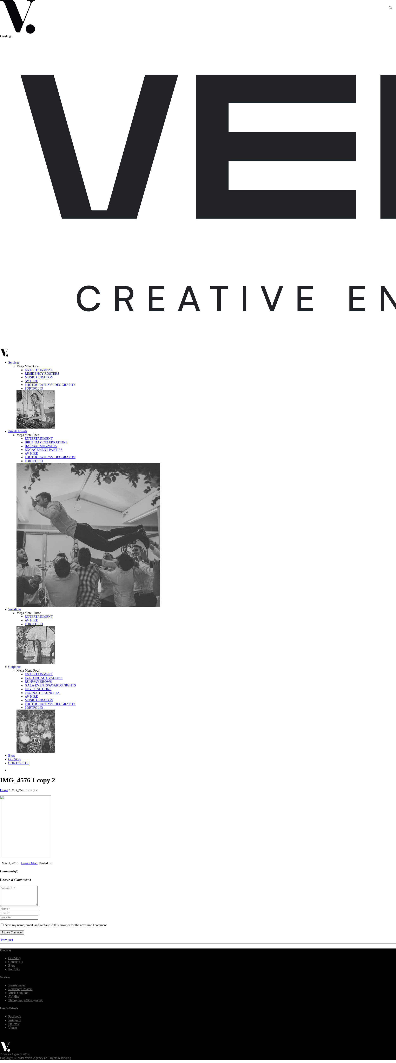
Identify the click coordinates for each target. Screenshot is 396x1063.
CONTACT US (18, 763)
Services (13, 362)
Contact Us (15, 962)
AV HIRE (31, 381)
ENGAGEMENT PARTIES (43, 449)
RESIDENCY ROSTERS (42, 373)
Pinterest (13, 1024)
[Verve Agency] (5, 1050)
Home (4, 790)
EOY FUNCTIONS (38, 689)
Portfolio (14, 969)
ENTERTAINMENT (39, 370)
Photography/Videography (25, 1000)
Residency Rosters (20, 989)
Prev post (6, 939)
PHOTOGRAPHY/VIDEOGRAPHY (50, 384)
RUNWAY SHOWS (38, 681)
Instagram (14, 1020)
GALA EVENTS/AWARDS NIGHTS (50, 685)
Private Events (17, 431)
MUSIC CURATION (39, 377)
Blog (11, 755)
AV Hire (13, 996)
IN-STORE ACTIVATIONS (43, 678)
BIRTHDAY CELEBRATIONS (46, 442)
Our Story (14, 759)
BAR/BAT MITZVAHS (41, 446)
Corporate (14, 667)
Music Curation (18, 992)
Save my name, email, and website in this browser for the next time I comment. (56, 925)
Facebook (14, 1016)
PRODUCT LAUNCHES (42, 692)
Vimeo (12, 1027)
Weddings (14, 609)
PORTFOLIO (34, 388)
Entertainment (17, 985)
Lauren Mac (29, 863)
